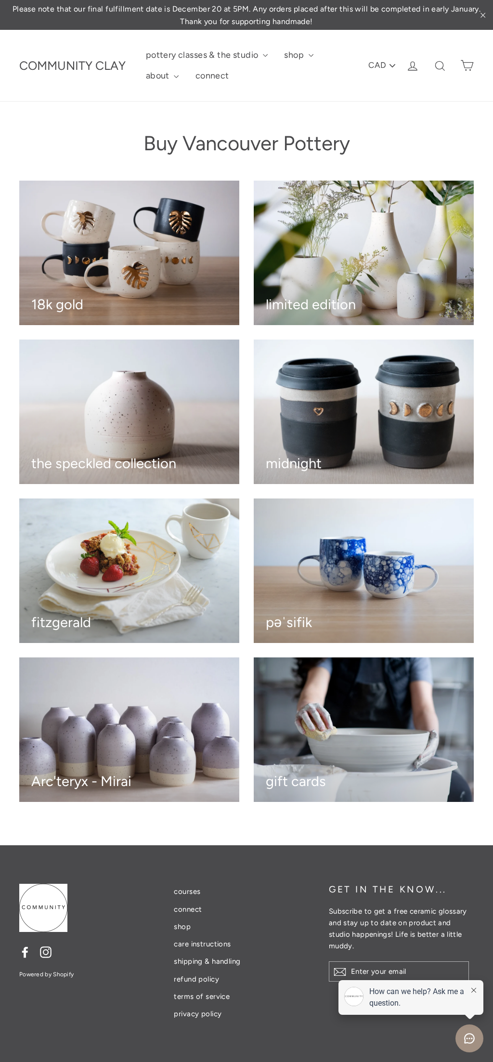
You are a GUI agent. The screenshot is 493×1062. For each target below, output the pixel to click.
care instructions (202, 944)
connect (212, 75)
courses (187, 891)
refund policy (196, 979)
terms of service (202, 996)
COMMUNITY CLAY (72, 65)
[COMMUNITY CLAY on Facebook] (25, 951)
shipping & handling (207, 961)
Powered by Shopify (46, 974)
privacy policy (197, 1014)
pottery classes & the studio (203, 55)
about (159, 75)
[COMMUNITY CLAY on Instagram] (46, 951)
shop (295, 55)
